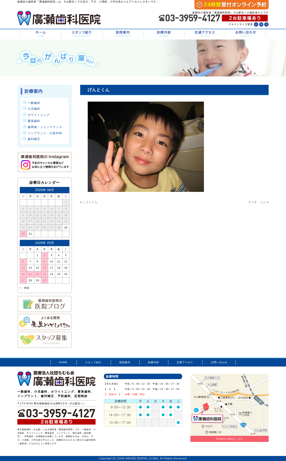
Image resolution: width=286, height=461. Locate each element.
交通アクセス (205, 34)
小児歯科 (34, 108)
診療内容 (164, 34)
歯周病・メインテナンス (45, 127)
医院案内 (123, 34)
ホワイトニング (39, 115)
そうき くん (257, 202)
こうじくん (90, 202)
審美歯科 (34, 121)
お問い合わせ (245, 34)
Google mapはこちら (229, 438)
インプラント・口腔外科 (45, 133)
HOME (41, 34)
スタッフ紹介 (82, 34)
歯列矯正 (34, 139)
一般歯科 (34, 103)
